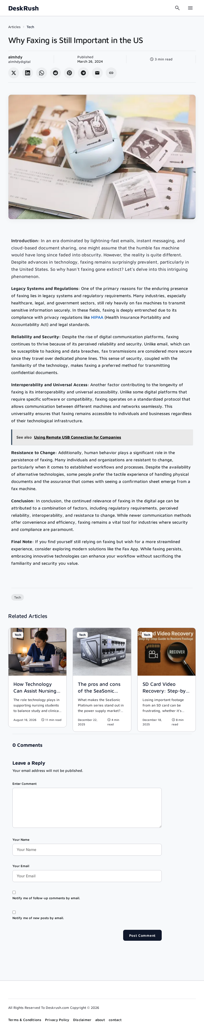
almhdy (15, 57)
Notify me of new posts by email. (38, 918)
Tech (30, 27)
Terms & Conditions (24, 1020)
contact (115, 1020)
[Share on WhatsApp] (41, 72)
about (100, 1020)
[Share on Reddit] (55, 72)
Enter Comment (24, 784)
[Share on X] (13, 72)
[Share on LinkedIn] (27, 72)
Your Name (20, 840)
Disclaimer (82, 1020)
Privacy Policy (57, 1020)
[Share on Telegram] (83, 72)
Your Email (20, 866)
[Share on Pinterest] (69, 72)
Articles (14, 27)
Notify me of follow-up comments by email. (46, 898)
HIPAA (97, 317)
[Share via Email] (97, 72)
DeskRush (23, 8)
